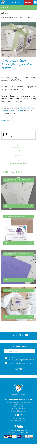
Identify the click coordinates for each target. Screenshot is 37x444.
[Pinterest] (19, 335)
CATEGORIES (4, 7)
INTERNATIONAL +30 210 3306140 (18, 399)
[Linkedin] (23, 335)
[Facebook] (9, 335)
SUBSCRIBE (18, 369)
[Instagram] (16, 335)
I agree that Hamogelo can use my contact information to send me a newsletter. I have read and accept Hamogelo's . (21, 359)
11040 (22, 407)
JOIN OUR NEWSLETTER (18, 346)
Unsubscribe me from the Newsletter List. (19, 363)
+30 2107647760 (19, 418)
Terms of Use (13, 432)
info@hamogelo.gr (20, 411)
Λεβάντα (3, 13)
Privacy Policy (25, 361)
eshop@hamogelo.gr (20, 420)
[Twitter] (13, 335)
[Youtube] (27, 335)
